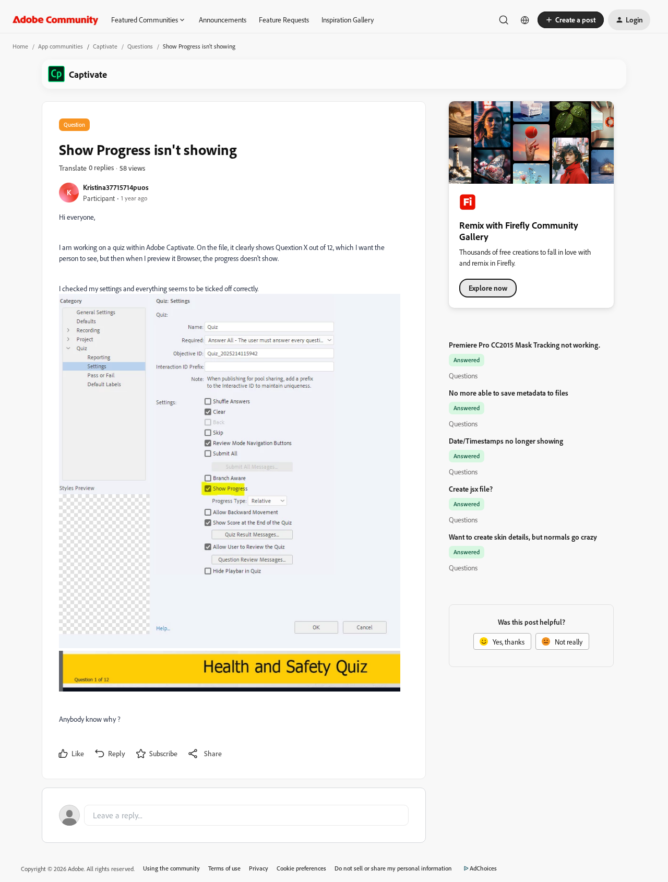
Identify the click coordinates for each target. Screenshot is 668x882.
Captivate (105, 46)
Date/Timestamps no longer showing (506, 440)
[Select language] (525, 19)
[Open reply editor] (233, 815)
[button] (571, 19)
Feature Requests (284, 19)
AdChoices (483, 868)
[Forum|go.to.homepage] (56, 19)
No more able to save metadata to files (508, 392)
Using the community (171, 868)
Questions (140, 46)
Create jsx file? (471, 488)
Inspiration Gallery (347, 19)
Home (20, 46)
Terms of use (224, 868)
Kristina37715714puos (116, 187)
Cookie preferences (301, 868)
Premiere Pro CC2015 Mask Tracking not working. (524, 344)
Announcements (222, 19)
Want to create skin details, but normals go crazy (523, 536)
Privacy (258, 868)
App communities (60, 46)
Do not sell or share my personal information (393, 868)
